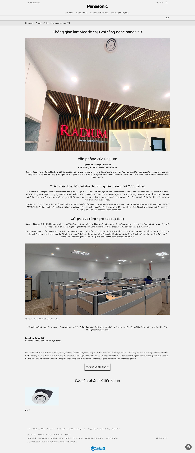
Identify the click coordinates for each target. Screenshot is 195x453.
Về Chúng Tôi (32, 438)
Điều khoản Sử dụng (56, 438)
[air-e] (42, 388)
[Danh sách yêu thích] (167, 17)
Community (56, 434)
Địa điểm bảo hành (111, 438)
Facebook (31, 434)
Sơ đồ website (42, 438)
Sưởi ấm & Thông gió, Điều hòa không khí (40, 429)
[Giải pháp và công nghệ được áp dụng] (97, 279)
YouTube (39, 434)
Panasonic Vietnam (33, 2)
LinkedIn (66, 434)
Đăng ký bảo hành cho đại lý (94, 438)
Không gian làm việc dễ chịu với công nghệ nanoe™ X (103, 429)
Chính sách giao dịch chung (73, 438)
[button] (97, 367)
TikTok (48, 434)
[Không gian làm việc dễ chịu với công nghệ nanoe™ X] (97, 94)
